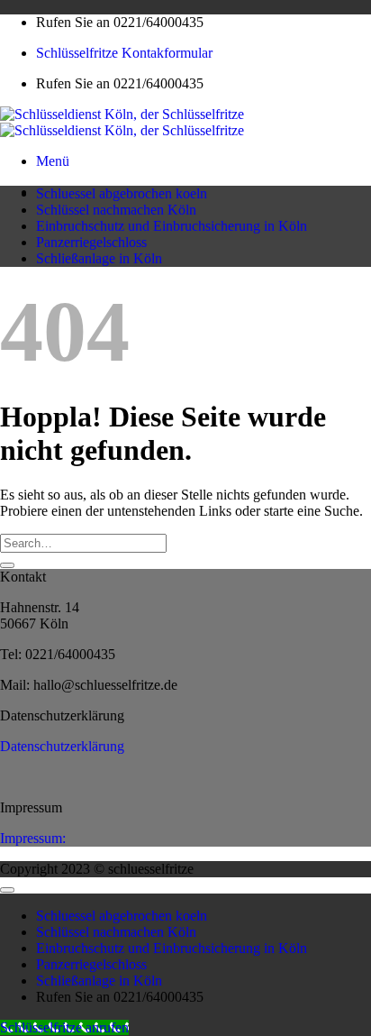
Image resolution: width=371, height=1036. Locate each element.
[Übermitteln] (7, 565)
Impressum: (33, 838)
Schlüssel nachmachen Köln (116, 209)
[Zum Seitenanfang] (7, 890)
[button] (52, 161)
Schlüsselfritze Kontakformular (124, 52)
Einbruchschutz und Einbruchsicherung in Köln (171, 226)
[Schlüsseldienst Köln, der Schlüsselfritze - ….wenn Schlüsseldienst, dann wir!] (122, 122)
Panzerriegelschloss (91, 242)
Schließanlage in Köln (99, 258)
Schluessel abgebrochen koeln (121, 193)
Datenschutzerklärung (62, 746)
